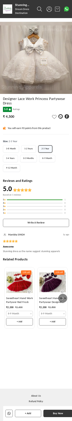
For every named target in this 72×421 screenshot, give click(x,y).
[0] (57, 9)
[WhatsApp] (60, 116)
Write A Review (36, 222)
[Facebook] (67, 116)
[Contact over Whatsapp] (66, 8)
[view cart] (57, 9)
